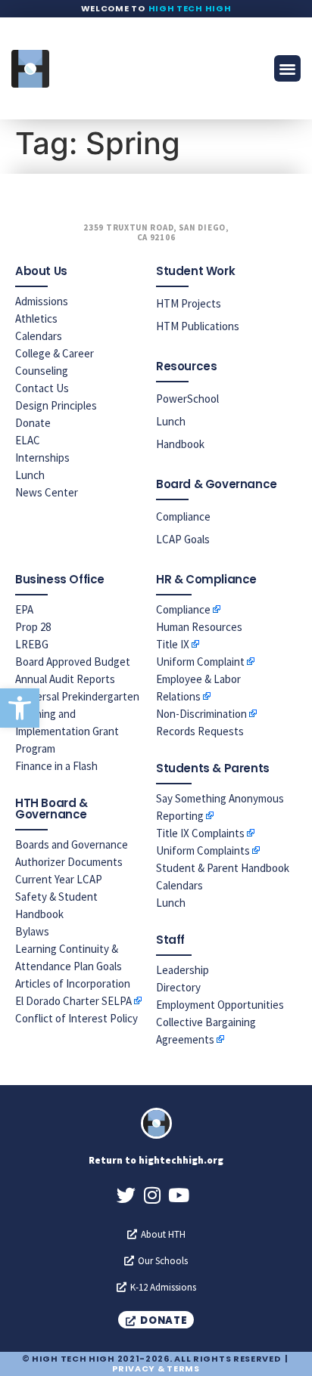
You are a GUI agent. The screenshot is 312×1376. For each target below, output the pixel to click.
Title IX (172, 644)
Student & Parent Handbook (222, 868)
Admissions (41, 301)
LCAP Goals (183, 539)
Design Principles (56, 405)
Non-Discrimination (201, 714)
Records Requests (200, 731)
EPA (24, 609)
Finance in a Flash (56, 766)
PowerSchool (187, 398)
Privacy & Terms (156, 1368)
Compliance (183, 516)
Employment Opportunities (220, 1004)
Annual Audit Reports (65, 679)
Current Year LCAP (58, 879)
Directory (178, 987)
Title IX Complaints (200, 833)
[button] (19, 708)
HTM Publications (197, 326)
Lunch (30, 475)
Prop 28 (33, 627)
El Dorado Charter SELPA (73, 1001)
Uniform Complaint (200, 661)
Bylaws (32, 931)
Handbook (180, 444)
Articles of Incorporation (72, 983)
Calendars (38, 336)
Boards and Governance (71, 844)
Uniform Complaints (203, 850)
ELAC (27, 440)
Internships (42, 457)
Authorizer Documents (69, 862)
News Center (46, 492)
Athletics (36, 318)
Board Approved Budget (72, 661)
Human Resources (199, 627)
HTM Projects (188, 303)
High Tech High (190, 8)
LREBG (31, 644)
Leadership (182, 970)
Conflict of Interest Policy (76, 1018)
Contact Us (42, 388)
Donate (33, 423)
